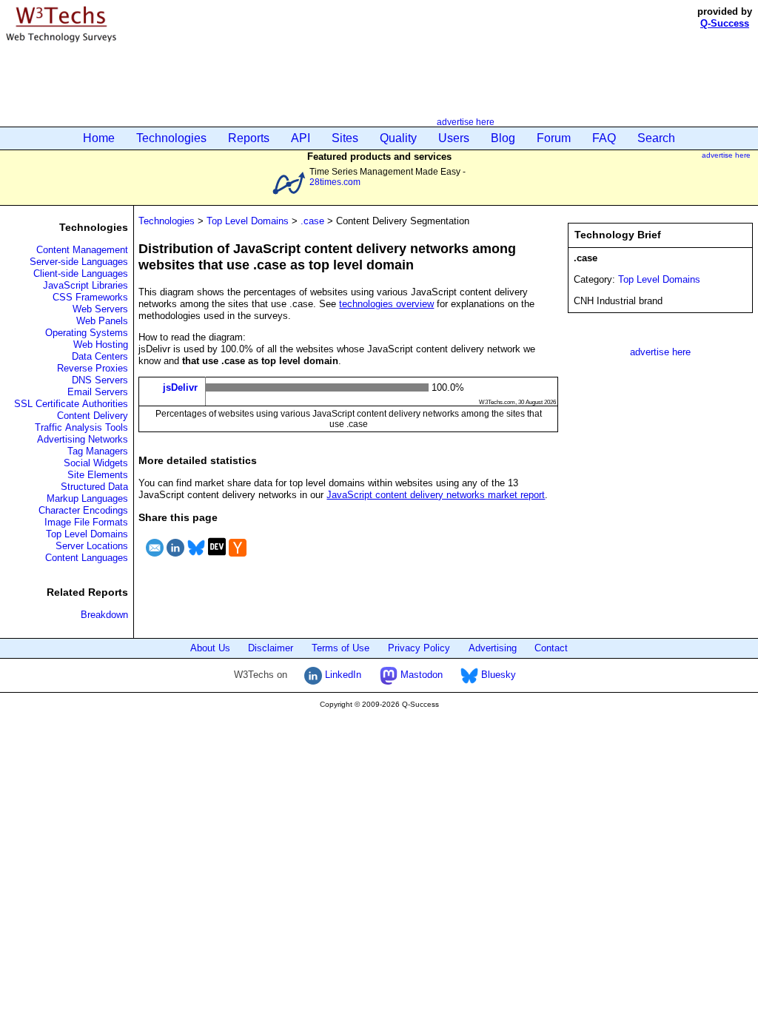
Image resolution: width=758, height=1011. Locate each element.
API (300, 138)
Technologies (171, 138)
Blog (503, 138)
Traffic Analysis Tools (81, 427)
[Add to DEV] (217, 558)
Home (99, 138)
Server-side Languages (79, 261)
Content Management (82, 249)
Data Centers (100, 356)
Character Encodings (83, 510)
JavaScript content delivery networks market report (435, 494)
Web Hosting (100, 344)
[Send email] (154, 558)
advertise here (465, 122)
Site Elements (97, 474)
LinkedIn (341, 674)
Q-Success (724, 23)
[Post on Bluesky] (196, 558)
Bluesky (497, 674)
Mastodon (420, 674)
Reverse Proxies (92, 368)
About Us (210, 648)
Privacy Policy (419, 648)
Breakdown (104, 614)
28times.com (334, 182)
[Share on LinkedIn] (175, 558)
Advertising (493, 648)
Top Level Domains (87, 534)
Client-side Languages (80, 273)
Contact (551, 648)
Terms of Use (340, 648)
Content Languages (86, 557)
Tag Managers (97, 451)
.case (312, 220)
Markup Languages (87, 498)
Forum (554, 138)
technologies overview (386, 303)
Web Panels (102, 320)
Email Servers (97, 391)
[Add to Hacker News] (237, 558)
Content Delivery (92, 415)
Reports (248, 138)
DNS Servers (100, 380)
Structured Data (94, 486)
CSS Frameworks (90, 297)
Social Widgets (96, 462)
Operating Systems (86, 332)
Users (453, 138)
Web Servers (100, 309)
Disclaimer (270, 648)
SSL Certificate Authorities (71, 403)
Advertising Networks (82, 439)
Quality (398, 138)
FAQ (604, 138)
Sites (345, 138)
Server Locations (92, 545)
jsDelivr (180, 387)
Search (656, 138)
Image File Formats (86, 522)
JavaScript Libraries (85, 285)
